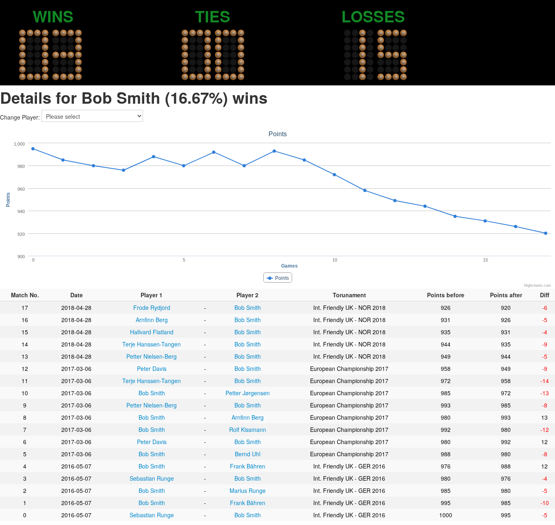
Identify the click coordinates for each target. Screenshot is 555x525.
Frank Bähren (247, 466)
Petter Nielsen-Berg (151, 356)
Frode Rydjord (151, 307)
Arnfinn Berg (152, 320)
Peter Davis (152, 368)
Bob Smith (247, 307)
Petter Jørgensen (247, 393)
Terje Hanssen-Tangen (151, 344)
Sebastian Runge (152, 478)
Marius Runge (248, 490)
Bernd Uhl (247, 454)
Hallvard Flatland (151, 332)
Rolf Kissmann (247, 429)
